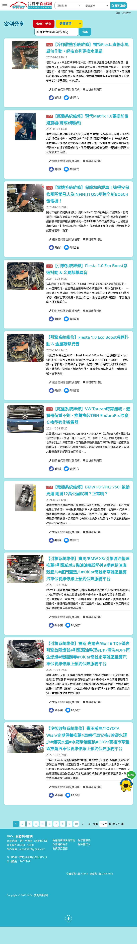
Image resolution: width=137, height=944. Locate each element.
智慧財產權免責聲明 (64, 840)
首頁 (118, 12)
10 (76, 824)
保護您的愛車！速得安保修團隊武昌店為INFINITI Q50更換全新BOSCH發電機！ (87, 194)
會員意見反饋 (60, 848)
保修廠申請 (84, 840)
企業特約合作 (60, 844)
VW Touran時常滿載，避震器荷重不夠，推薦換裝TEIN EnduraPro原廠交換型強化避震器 (88, 415)
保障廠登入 (84, 844)
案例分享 (126, 12)
